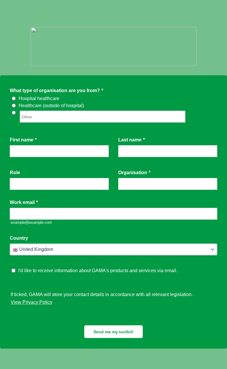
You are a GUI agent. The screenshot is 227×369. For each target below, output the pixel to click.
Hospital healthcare (39, 98)
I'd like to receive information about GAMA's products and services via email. (97, 270)
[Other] (19, 112)
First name (23, 139)
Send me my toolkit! (113, 331)
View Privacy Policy (31, 302)
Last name (131, 139)
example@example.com (31, 223)
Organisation (134, 172)
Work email (24, 202)
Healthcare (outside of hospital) (51, 105)
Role (15, 172)
